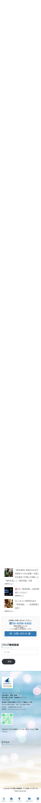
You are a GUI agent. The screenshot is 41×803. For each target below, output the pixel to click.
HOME (11, 801)
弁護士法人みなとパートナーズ (11, 693)
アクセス (19, 801)
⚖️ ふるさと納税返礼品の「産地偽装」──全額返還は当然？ (27, 604)
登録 (9, 661)
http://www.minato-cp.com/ (17, 709)
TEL (38, 801)
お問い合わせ (29, 801)
